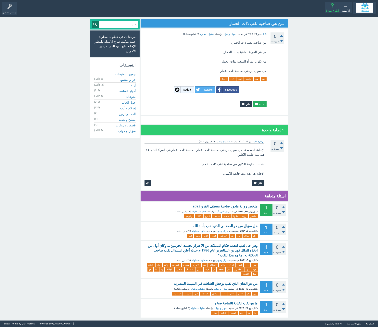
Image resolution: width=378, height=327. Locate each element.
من (263, 79)
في (196, 293)
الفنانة (233, 313)
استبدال (189, 269)
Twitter (208, 89)
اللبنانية (224, 313)
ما (156, 269)
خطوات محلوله (199, 211)
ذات (232, 79)
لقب (240, 79)
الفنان (240, 293)
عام (229, 269)
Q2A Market (28, 323)
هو (232, 236)
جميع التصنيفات (125, 74)
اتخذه (231, 265)
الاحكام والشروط (333, 323)
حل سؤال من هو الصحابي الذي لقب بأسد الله (225, 226)
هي (256, 79)
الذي (214, 236)
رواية (244, 216)
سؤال (246, 236)
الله (190, 236)
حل (254, 236)
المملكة (213, 265)
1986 (221, 269)
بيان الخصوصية (353, 323)
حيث (207, 269)
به (162, 269)
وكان (166, 265)
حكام (222, 265)
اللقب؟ (246, 274)
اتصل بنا (370, 323)
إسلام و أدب (221, 211)
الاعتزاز (196, 265)
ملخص (253, 216)
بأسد (198, 236)
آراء (133, 85)
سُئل (264, 34)
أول (158, 265)
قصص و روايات (126, 125)
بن (248, 269)
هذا (254, 274)
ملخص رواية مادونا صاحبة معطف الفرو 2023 (225, 206)
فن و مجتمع (128, 79)
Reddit (187, 89)
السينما (188, 293)
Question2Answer (61, 323)
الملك (150, 265)
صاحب (179, 269)
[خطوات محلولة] (364, 8)
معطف (217, 216)
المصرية (177, 293)
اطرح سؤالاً (332, 10)
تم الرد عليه (258, 141)
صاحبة (248, 79)
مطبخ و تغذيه (127, 119)
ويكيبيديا (189, 216)
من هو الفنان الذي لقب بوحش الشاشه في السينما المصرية (216, 283)
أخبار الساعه (127, 91)
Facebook (231, 89)
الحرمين (175, 265)
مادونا (235, 216)
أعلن (199, 269)
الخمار (224, 79)
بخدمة (186, 265)
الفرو (207, 216)
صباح (215, 313)
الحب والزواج (127, 114)
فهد (254, 269)
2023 (198, 216)
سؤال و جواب (229, 34)
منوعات (130, 97)
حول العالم (128, 102)
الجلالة (169, 269)
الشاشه (205, 293)
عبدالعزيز (239, 269)
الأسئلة (346, 10)
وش (254, 265)
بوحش (215, 293)
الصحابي (223, 236)
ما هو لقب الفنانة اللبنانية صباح (236, 303)
